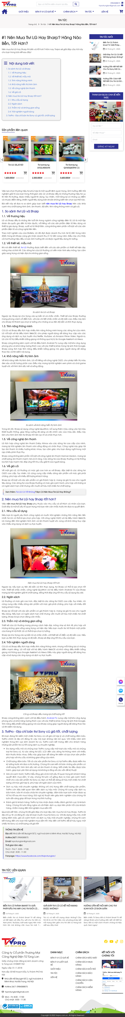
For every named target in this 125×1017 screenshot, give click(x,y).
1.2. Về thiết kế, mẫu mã (19, 76)
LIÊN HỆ (104, 11)
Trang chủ (32, 24)
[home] (9, 4)
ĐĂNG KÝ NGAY (106, 146)
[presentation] (2, 159)
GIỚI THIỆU (24, 11)
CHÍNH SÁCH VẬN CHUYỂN (84, 981)
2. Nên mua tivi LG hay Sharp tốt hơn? (23, 96)
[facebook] (106, 942)
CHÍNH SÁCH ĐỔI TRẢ (86, 968)
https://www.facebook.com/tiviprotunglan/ (35, 855)
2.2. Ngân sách (15, 103)
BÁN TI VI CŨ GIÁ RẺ (44, 11)
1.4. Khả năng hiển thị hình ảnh (22, 84)
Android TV (52, 718)
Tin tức (43, 24)
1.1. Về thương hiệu (17, 72)
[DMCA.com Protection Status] (26, 1006)
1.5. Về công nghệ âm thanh (21, 88)
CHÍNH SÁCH (69, 11)
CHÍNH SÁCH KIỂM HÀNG (84, 988)
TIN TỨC (88, 11)
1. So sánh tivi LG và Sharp (18, 68)
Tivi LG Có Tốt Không (25, 491)
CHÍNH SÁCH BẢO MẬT (86, 957)
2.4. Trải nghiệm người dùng (21, 111)
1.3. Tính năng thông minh (20, 80)
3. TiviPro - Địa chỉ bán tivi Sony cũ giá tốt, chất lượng (30, 115)
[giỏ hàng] (121, 11)
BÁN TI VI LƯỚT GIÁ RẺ (59, 963)
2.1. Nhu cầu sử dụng (18, 99)
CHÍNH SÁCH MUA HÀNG (84, 963)
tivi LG (24, 247)
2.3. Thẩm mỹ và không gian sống (24, 107)
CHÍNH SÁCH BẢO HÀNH (84, 974)
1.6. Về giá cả (14, 92)
